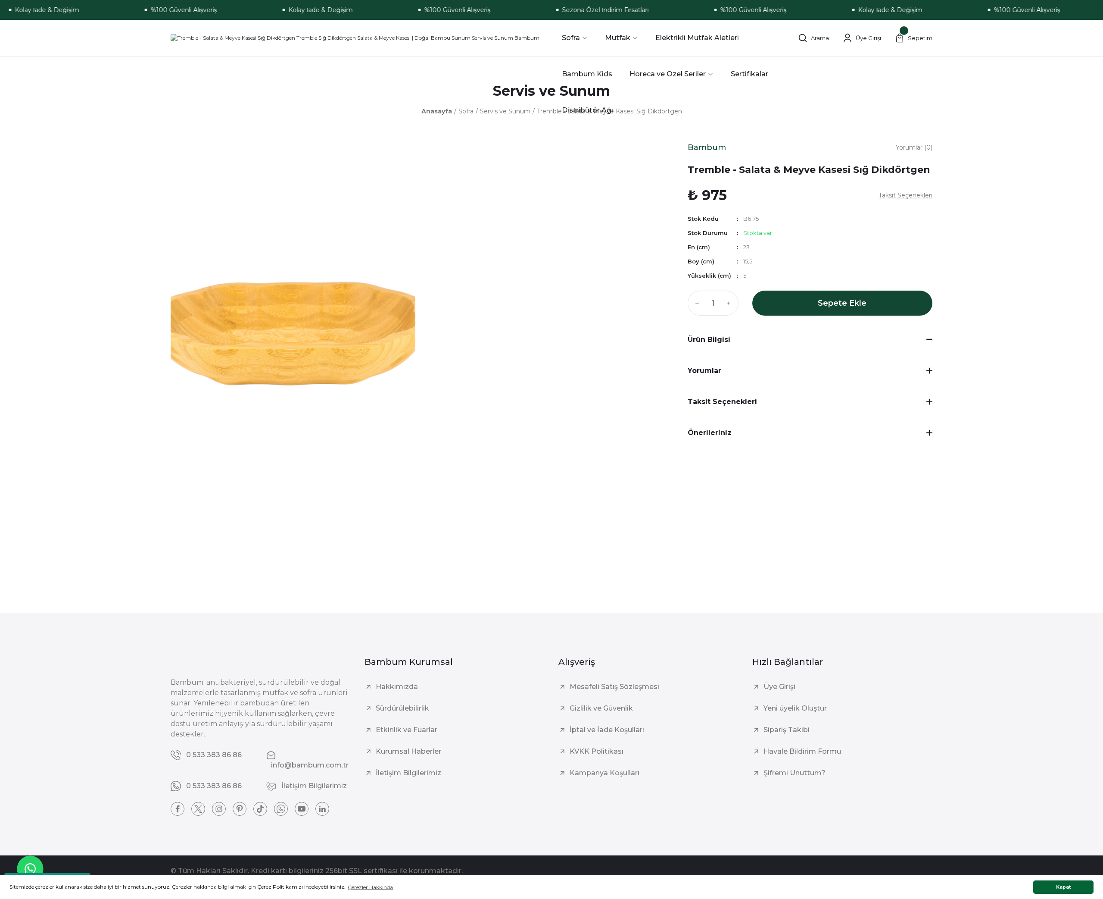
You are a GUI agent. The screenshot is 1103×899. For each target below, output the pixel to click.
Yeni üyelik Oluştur (795, 708)
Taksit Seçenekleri (722, 402)
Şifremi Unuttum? (794, 773)
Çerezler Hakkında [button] (370, 887)
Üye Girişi (779, 687)
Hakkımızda (397, 687)
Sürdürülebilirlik (402, 708)
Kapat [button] (1063, 887)
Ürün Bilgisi (709, 339)
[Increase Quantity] (730, 303)
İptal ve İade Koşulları (607, 730)
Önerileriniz (710, 433)
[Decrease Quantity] (695, 303)
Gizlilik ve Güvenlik (601, 708)
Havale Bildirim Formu (802, 751)
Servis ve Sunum (551, 90)
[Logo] (355, 38)
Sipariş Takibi (786, 730)
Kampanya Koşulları (604, 773)
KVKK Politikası (596, 751)
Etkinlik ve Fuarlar (406, 730)
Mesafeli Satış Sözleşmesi (614, 687)
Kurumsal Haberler (408, 751)
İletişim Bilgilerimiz (408, 773)
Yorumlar (704, 370)
